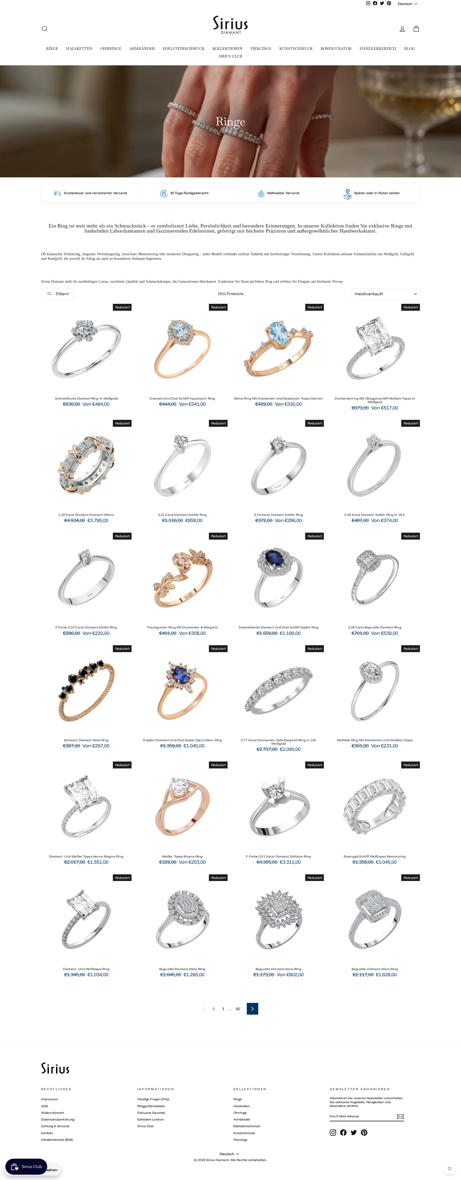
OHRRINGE (110, 48)
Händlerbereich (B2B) (57, 1140)
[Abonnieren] (400, 1116)
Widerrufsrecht (52, 1113)
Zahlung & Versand (55, 1126)
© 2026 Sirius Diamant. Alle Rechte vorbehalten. (230, 1160)
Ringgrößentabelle (151, 1106)
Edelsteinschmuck (246, 1126)
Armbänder (242, 1119)
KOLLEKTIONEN (227, 48)
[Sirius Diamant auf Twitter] (354, 1132)
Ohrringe (240, 1113)
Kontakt (47, 1133)
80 (238, 1008)
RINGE (52, 48)
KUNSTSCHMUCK (296, 48)
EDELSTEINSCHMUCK (183, 48)
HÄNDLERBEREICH (378, 48)
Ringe (237, 1099)
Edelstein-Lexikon (150, 1119)
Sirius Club (145, 1126)
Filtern (62, 293)
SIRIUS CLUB (230, 56)
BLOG (409, 48)
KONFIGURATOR (336, 48)
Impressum (49, 1099)
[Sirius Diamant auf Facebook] (343, 1132)
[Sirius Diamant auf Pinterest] (364, 1132)
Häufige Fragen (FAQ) (153, 1099)
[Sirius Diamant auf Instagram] (333, 1132)
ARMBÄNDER (142, 48)
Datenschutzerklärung (57, 1119)
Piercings (240, 1140)
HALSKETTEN (79, 48)
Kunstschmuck (244, 1133)
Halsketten (241, 1106)
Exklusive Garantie (151, 1113)
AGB (44, 1106)
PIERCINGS (261, 48)
